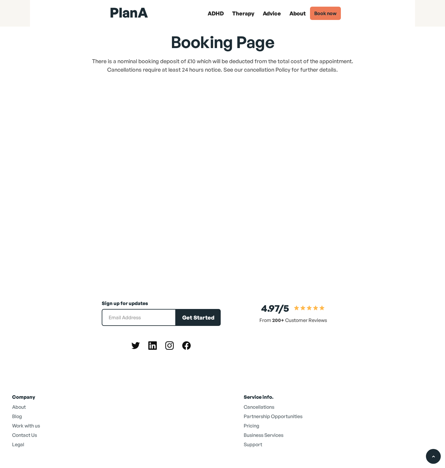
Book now (325, 13)
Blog (17, 416)
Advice (272, 13)
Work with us (26, 426)
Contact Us (24, 435)
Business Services (263, 435)
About (297, 13)
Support (253, 444)
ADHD (216, 13)
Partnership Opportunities (273, 416)
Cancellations (259, 407)
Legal (18, 444)
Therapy (243, 13)
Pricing (251, 426)
